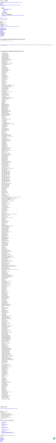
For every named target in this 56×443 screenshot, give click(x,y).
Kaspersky (1, 435)
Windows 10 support (2, 32)
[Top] (0, 442)
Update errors (2, 35)
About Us (3, 431)
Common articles (9, 26)
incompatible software (12, 44)
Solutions (3, 7)
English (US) (16, 2)
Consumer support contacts (5, 424)
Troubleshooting (2, 33)
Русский (21, 2)
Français (19, 2)
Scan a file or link (4, 12)
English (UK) (12, 2)
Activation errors (2, 34)
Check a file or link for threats (5, 429)
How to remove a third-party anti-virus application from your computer (8, 408)
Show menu (2, 25)
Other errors (1, 36)
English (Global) (9, 2)
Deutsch (1, 2)
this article (5, 45)
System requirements (4, 26)
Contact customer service (16, 26)
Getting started (2, 27)
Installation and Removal (3, 28)
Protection (1, 30)
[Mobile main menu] (0, 6)
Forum (4, 10)
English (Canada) (4, 2)
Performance (1, 31)
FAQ (2, 423)
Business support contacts (5, 427)
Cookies (3, 434)
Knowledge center (5, 9)
